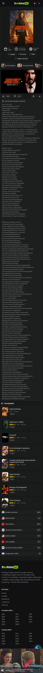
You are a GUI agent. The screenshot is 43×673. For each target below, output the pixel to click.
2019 (3, 619)
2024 (31, 622)
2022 (3, 622)
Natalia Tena (34, 123)
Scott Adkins (15, 121)
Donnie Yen (25, 119)
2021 (30, 619)
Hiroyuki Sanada (23, 117)
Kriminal (23, 54)
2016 (3, 617)
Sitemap (5, 605)
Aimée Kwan (12, 127)
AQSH (35, 50)
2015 (30, 614)
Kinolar (4, 593)
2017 (16, 617)
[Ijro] (21, 82)
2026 (17, 624)
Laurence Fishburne (15, 119)
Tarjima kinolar (22, 59)
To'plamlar (5, 602)
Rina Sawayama (25, 125)
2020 (17, 619)
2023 (9, 50)
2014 (17, 614)
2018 (30, 617)
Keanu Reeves (13, 117)
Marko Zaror (16, 125)
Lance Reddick (6, 125)
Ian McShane (13, 123)
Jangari (12, 54)
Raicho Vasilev (33, 121)
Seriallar (4, 596)
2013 (3, 614)
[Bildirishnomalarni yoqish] (35, 3)
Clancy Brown (23, 121)
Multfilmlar (5, 599)
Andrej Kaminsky (23, 123)
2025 (3, 624)
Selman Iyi (30, 127)
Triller (33, 54)
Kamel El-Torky (21, 127)
